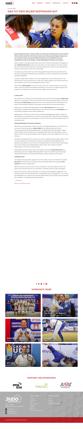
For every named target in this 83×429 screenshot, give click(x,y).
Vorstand (32, 398)
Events (31, 401)
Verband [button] (40, 3)
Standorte (32, 407)
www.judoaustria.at (11, 413)
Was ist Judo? (33, 408)
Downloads (32, 405)
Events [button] (47, 3)
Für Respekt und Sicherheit (36, 410)
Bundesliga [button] (57, 3)
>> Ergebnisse (18, 180)
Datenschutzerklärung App (54, 403)
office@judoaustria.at (12, 411)
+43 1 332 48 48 (11, 409)
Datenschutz (51, 401)
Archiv (49, 398)
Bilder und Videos (34, 403)
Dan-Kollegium (33, 400)
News (33, 3)
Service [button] (65, 3)
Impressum (50, 400)
